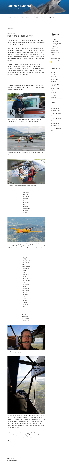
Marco (52, 113)
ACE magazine (25, 17)
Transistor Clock (55, 79)
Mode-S (36, 17)
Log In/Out (51, 17)
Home (9, 17)
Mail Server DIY (55, 95)
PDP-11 (43, 17)
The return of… (55, 84)
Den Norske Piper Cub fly (20, 35)
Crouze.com (19, 6)
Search (16, 17)
